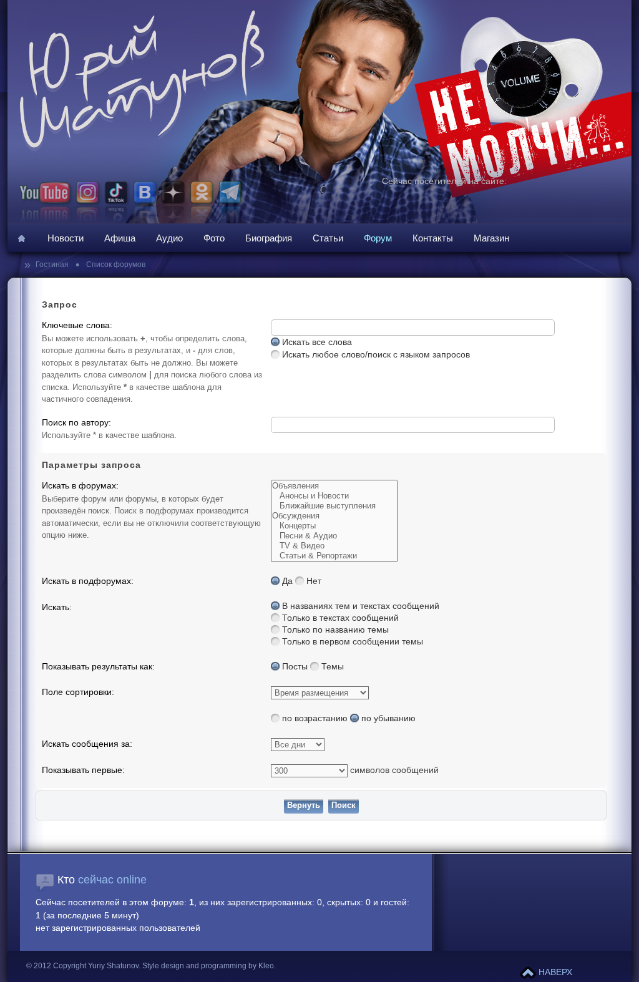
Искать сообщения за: (87, 744)
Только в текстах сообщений (340, 618)
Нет (313, 581)
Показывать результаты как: (98, 666)
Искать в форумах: (80, 485)
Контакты (432, 238)
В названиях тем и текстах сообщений (360, 606)
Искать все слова (317, 342)
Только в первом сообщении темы (352, 641)
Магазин (491, 238)
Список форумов (114, 264)
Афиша (119, 238)
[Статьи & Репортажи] (334, 556)
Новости (65, 238)
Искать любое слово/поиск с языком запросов (376, 354)
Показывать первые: (83, 770)
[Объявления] (334, 486)
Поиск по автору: (76, 422)
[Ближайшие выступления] (334, 506)
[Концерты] (334, 526)
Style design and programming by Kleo (208, 965)
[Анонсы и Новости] (334, 496)
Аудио (169, 238)
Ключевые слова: (77, 325)
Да (287, 581)
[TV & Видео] (334, 546)
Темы (332, 666)
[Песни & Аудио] (334, 536)
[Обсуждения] (334, 516)
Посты (295, 666)
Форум (378, 238)
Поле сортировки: (78, 692)
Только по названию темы (335, 629)
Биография (268, 238)
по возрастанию (315, 718)
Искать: (57, 607)
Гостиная (53, 264)
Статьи (328, 238)
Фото (214, 238)
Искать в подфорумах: (88, 581)
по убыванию (388, 718)
